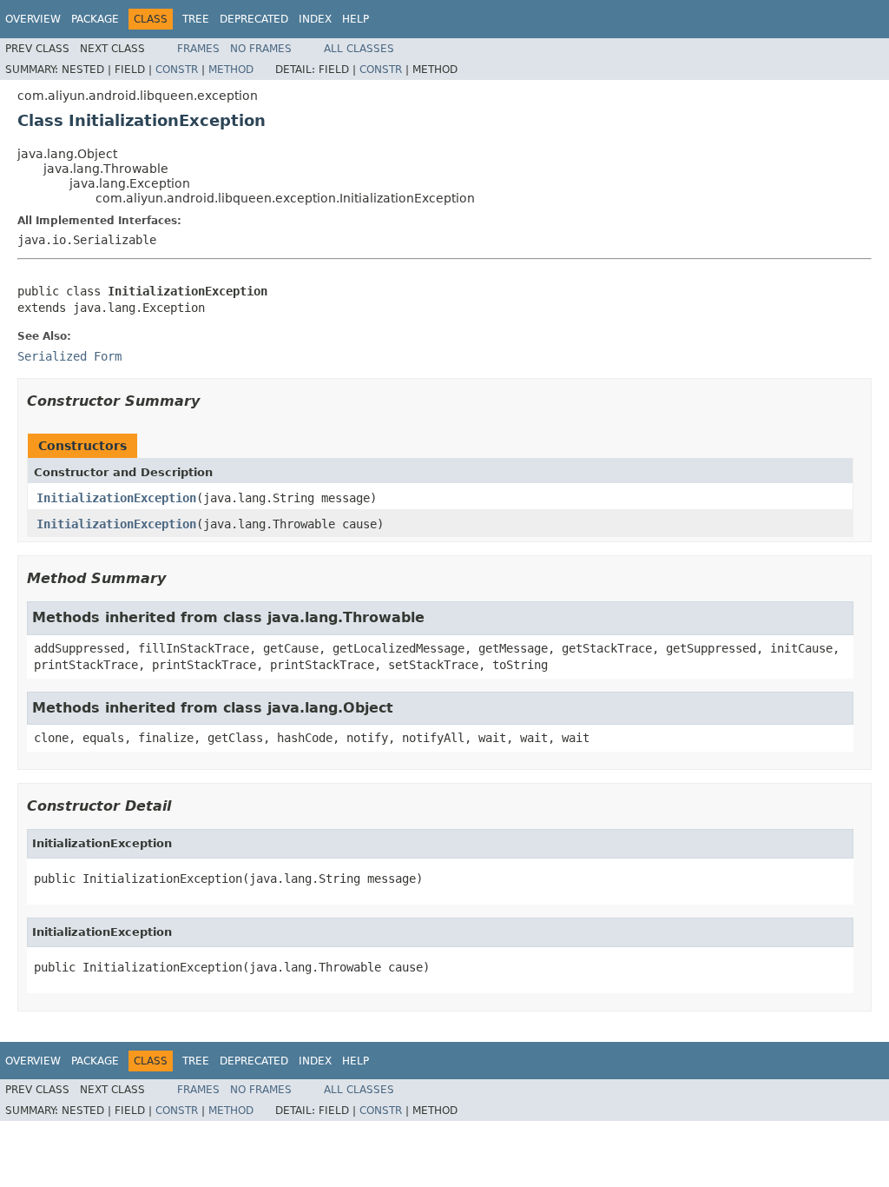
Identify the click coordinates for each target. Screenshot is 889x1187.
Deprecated (254, 19)
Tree (195, 19)
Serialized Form (69, 356)
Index (315, 19)
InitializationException (116, 498)
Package (95, 19)
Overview (33, 19)
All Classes (359, 49)
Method (231, 69)
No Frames (261, 49)
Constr (176, 69)
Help (355, 19)
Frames (198, 49)
